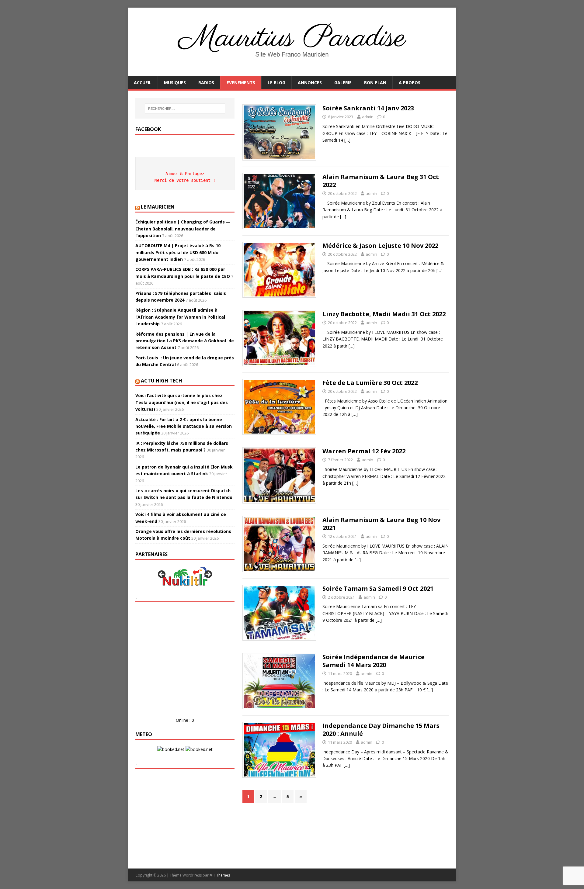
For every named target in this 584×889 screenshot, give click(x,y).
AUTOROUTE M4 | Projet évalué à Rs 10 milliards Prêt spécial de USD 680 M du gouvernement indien (178, 252)
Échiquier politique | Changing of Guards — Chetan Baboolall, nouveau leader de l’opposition (183, 228)
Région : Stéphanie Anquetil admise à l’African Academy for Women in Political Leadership (180, 317)
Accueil (142, 82)
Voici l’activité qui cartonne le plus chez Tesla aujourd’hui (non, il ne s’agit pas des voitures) (181, 402)
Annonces (310, 82)
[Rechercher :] (185, 108)
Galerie (343, 82)
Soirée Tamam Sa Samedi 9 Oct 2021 (377, 588)
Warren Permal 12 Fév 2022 (363, 451)
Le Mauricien (158, 206)
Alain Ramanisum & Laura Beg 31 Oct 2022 (380, 181)
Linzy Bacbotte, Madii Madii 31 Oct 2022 (384, 314)
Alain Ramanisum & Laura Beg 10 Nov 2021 (381, 524)
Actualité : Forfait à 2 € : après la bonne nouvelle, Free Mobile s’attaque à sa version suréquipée (183, 426)
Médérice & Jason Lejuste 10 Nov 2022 (380, 245)
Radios (206, 82)
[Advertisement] (184, 664)
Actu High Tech (161, 380)
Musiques (175, 82)
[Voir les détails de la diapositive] (185, 576)
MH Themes (220, 875)
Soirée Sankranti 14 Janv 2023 (368, 108)
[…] (347, 140)
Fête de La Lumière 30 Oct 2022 (370, 383)
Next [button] (207, 574)
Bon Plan (375, 82)
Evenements (241, 82)
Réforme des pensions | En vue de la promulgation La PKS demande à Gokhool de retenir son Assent (184, 341)
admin (368, 116)
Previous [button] (162, 574)
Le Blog (276, 82)
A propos (409, 82)
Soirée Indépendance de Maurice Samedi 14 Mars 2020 (373, 661)
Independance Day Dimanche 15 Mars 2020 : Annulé (381, 729)
